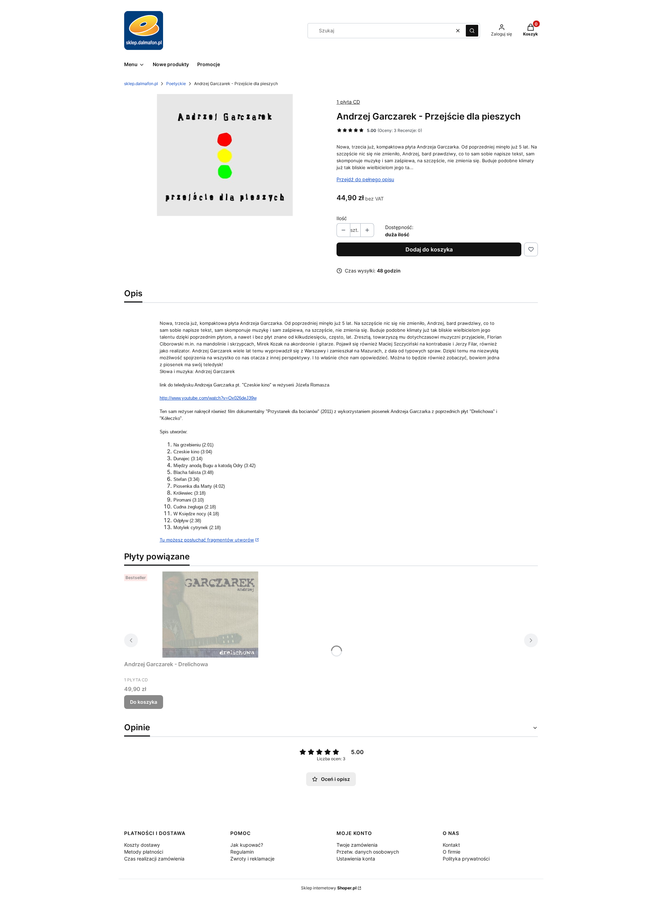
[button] (472, 31)
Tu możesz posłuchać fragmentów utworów (207, 540)
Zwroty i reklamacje (252, 859)
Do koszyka (143, 702)
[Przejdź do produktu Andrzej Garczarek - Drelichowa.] (210, 614)
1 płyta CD (348, 102)
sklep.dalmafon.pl (141, 83)
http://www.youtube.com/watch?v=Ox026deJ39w (208, 398)
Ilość (342, 218)
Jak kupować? (246, 845)
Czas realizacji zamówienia (154, 859)
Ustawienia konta (356, 859)
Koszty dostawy (142, 845)
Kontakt (451, 845)
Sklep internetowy (329, 887)
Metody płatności (143, 852)
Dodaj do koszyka (429, 249)
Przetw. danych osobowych (368, 852)
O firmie (451, 852)
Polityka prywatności (466, 859)
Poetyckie (176, 83)
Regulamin (242, 852)
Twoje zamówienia (357, 845)
